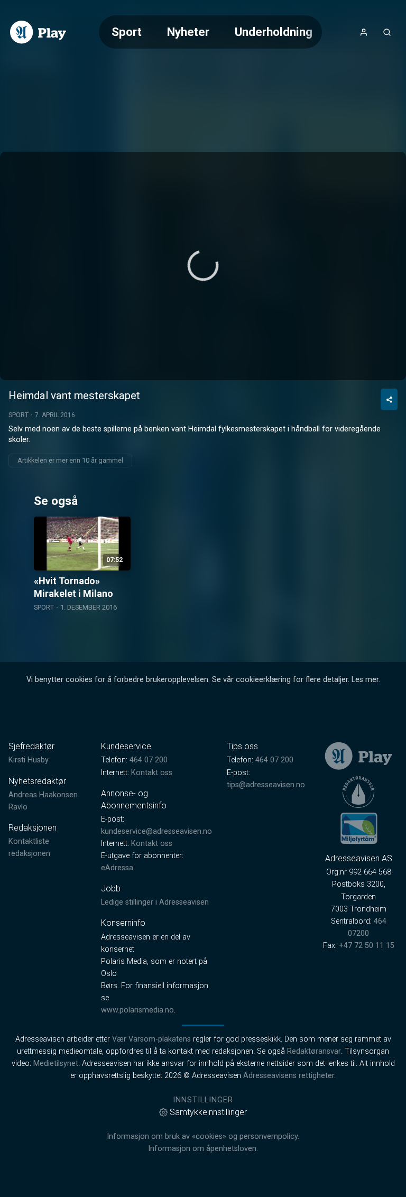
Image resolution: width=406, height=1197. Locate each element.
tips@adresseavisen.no (266, 784)
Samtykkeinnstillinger (208, 1112)
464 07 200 (149, 760)
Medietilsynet (55, 1063)
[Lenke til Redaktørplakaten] (358, 792)
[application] (203, 266)
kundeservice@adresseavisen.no (156, 831)
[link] (38, 32)
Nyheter (188, 32)
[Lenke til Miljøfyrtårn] (359, 828)
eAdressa (117, 867)
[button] (203, 265)
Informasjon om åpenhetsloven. (203, 1148)
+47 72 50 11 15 (366, 945)
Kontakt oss (151, 772)
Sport (127, 32)
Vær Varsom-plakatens (151, 1039)
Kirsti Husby (28, 760)
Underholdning (273, 32)
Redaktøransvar (314, 1051)
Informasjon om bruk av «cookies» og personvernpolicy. (203, 1136)
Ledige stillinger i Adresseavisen (155, 902)
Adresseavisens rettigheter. (289, 1075)
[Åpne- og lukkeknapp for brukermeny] (363, 32)
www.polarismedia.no (137, 1010)
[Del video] (389, 399)
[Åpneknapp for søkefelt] (387, 32)
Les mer (365, 679)
